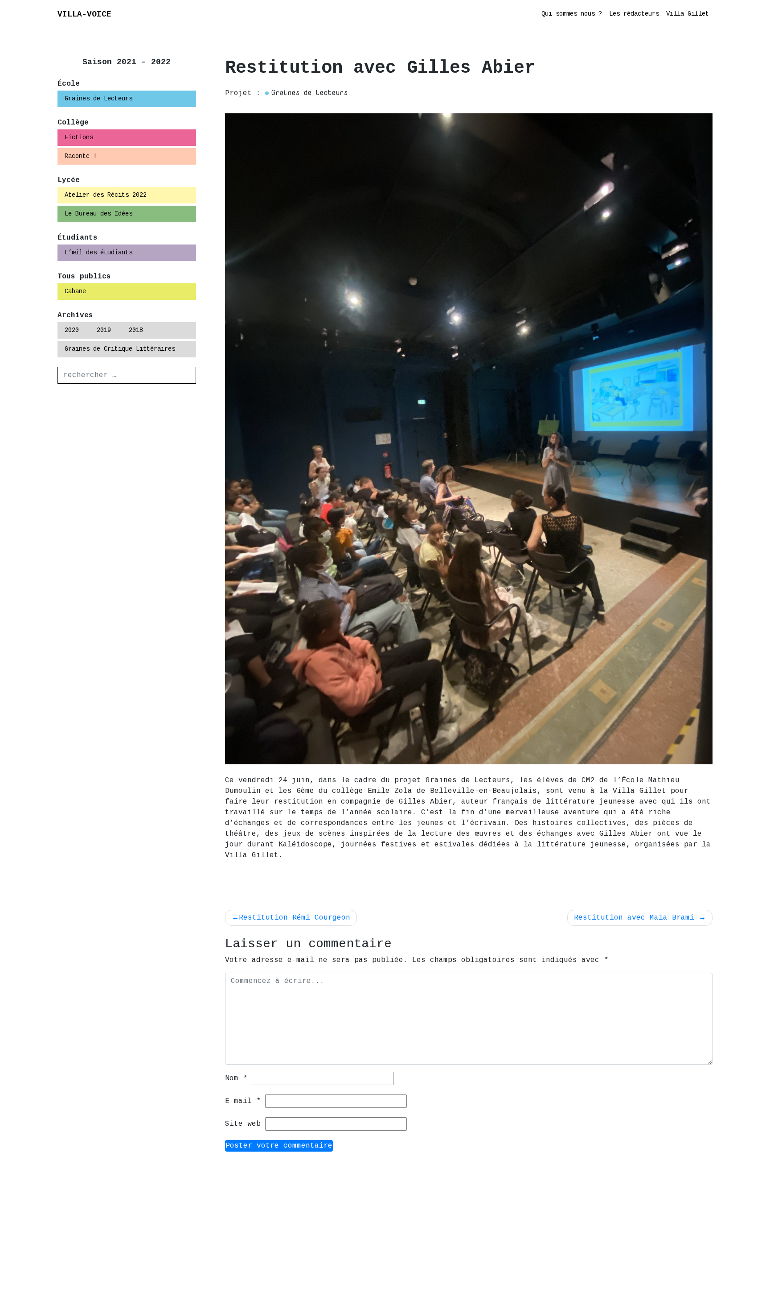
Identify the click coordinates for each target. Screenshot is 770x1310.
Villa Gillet (687, 13)
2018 (136, 330)
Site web (243, 1124)
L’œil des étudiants (98, 252)
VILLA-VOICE (84, 14)
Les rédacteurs (634, 13)
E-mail (243, 1101)
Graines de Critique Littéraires (120, 348)
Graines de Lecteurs (98, 98)
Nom (236, 1078)
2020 (72, 330)
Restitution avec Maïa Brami (634, 918)
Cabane (75, 291)
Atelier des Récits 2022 (106, 195)
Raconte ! (81, 156)
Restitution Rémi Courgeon (294, 918)
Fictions (79, 137)
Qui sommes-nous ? (571, 13)
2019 (104, 330)
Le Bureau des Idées (98, 213)
